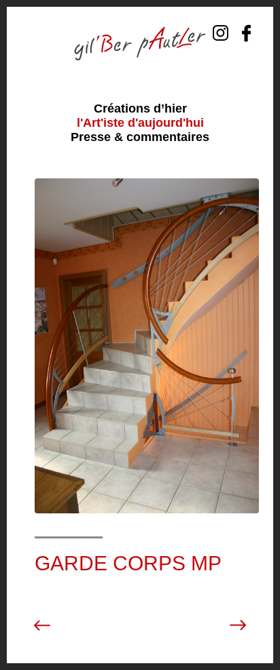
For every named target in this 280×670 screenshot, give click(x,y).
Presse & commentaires (140, 137)
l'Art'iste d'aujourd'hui (140, 123)
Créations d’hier (140, 108)
